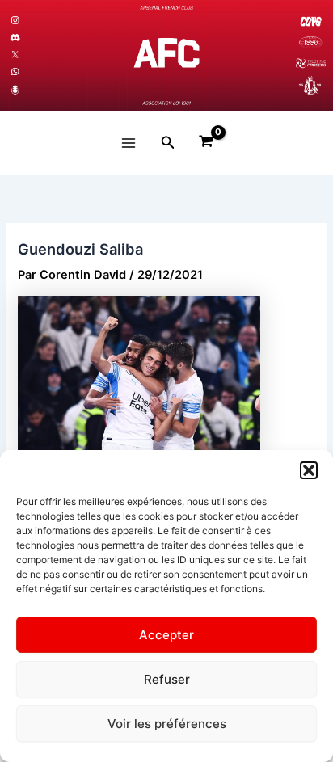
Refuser (167, 679)
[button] (309, 470)
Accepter (166, 634)
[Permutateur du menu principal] (128, 143)
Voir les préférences (166, 723)
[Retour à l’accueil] (166, 55)
